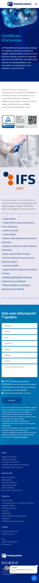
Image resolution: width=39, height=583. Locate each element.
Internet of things (8, 488)
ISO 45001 (11, 206)
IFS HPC (19, 206)
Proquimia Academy (9, 485)
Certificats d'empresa (9, 508)
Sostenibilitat (6, 513)
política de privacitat (19, 381)
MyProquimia (6, 480)
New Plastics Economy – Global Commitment (18, 503)
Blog (3, 539)
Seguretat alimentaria (9, 482)
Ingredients (6, 518)
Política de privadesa (20, 437)
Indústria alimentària (9, 459)
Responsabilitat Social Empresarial (14, 516)
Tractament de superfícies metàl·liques (15, 464)
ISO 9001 (29, 203)
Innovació (5, 511)
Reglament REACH (8, 505)
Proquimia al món (8, 534)
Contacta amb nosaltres (10, 531)
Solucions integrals (8, 477)
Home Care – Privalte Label (11, 490)
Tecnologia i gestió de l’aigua (12, 467)
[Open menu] (36, 4)
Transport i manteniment (10, 462)
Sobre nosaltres (7, 500)
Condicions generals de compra (13, 521)
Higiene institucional (9, 457)
